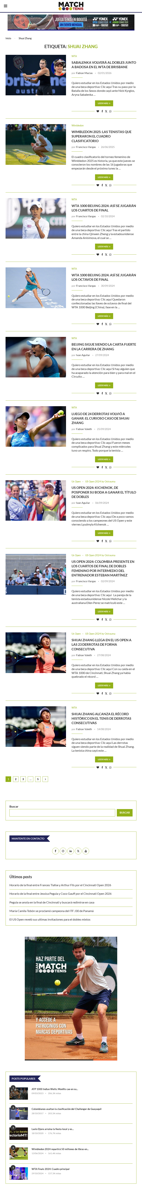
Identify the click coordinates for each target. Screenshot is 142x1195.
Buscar (13, 806)
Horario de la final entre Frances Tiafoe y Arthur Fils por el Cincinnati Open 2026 (60, 885)
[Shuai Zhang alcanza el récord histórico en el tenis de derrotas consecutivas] (36, 726)
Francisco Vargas (86, 146)
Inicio (8, 38)
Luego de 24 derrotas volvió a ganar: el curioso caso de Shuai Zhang (100, 418)
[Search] (136, 6)
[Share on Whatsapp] (110, 111)
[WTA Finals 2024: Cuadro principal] (18, 1173)
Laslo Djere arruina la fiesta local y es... (53, 1129)
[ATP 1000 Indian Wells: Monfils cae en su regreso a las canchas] (18, 1093)
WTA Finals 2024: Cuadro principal (51, 1168)
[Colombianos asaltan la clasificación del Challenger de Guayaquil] (18, 1113)
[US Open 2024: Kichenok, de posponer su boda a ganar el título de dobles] (36, 500)
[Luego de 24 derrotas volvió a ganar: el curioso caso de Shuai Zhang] (36, 426)
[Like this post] (98, 111)
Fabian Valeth (84, 429)
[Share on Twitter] (106, 111)
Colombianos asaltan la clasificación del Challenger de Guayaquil (67, 1108)
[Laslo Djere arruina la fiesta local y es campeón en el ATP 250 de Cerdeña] (18, 1133)
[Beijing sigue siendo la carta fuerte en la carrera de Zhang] (36, 357)
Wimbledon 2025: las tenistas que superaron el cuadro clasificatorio (101, 136)
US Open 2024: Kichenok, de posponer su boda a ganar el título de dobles (104, 492)
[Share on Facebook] (102, 111)
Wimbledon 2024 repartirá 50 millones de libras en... (60, 1149)
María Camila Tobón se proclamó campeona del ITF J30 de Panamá (51, 911)
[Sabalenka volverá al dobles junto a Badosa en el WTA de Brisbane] (36, 75)
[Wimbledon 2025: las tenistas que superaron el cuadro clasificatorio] (36, 144)
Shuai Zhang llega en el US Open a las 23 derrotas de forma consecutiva (101, 644)
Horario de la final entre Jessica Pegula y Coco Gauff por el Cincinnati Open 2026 (60, 893)
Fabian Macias (84, 73)
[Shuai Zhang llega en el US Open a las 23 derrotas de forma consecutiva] (36, 652)
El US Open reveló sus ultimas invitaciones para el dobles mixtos (49, 919)
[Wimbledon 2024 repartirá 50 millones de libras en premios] (18, 1153)
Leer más (103, 103)
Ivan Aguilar (83, 355)
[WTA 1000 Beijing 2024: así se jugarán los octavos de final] (36, 287)
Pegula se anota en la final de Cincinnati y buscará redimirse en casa (51, 902)
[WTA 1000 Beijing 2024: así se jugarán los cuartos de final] (36, 218)
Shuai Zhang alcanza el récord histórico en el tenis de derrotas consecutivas (101, 718)
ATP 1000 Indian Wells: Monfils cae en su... (55, 1089)
